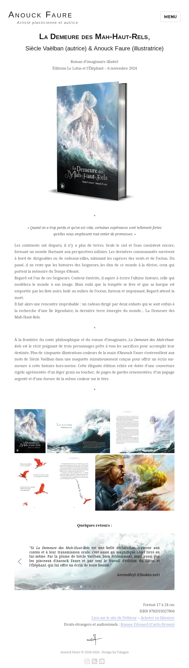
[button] (20, 561)
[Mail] (102, 662)
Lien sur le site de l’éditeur (114, 617)
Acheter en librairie (157, 617)
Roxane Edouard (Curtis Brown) (147, 624)
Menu (170, 17)
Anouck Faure (40, 14)
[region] (94, 561)
